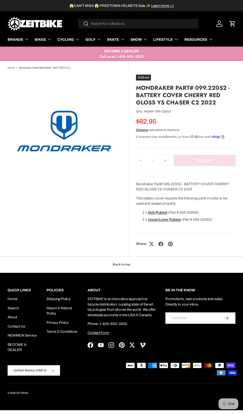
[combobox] (138, 23)
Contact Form (98, 333)
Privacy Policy (58, 322)
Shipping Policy (59, 299)
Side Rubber (158, 212)
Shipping (142, 130)
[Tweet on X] (151, 244)
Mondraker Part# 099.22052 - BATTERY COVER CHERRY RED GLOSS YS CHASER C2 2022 (45, 67)
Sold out (204, 160)
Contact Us (16, 326)
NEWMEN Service (22, 335)
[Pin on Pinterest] (170, 244)
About (12, 317)
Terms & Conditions (62, 331)
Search (13, 308)
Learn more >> (162, 6)
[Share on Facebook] (161, 244)
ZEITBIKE (22, 393)
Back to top (121, 264)
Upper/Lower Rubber (164, 219)
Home (11, 67)
